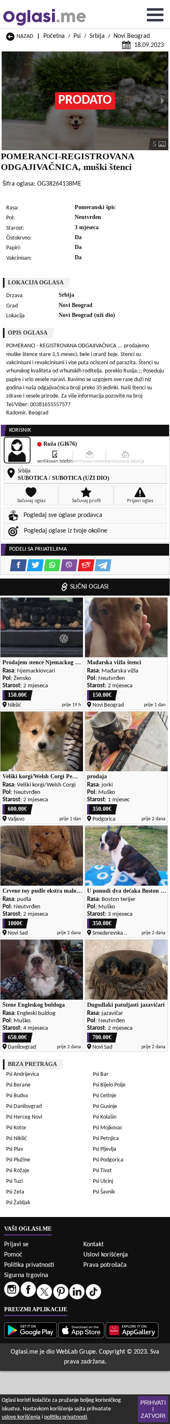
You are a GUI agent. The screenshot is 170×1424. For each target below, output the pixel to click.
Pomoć (13, 1255)
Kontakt (93, 1244)
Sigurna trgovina (26, 1275)
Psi (77, 36)
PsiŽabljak (18, 1203)
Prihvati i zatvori (153, 1409)
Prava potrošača (105, 1265)
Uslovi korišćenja (105, 1255)
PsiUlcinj (103, 1181)
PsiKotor (16, 1128)
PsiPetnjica (106, 1138)
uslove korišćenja (21, 1417)
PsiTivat (102, 1171)
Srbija (97, 36)
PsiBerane (18, 1085)
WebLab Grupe (76, 1352)
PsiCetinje (104, 1096)
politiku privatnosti (65, 1417)
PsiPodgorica (108, 1160)
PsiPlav (14, 1149)
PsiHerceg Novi (24, 1117)
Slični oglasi (89, 587)
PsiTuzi (14, 1181)
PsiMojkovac (108, 1128)
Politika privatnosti (29, 1265)
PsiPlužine (18, 1160)
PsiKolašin (104, 1117)
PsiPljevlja (104, 1149)
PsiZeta (15, 1192)
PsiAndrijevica (22, 1074)
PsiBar (101, 1074)
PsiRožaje (17, 1171)
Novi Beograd (131, 36)
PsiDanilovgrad (24, 1106)
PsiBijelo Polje (109, 1085)
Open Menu (155, 14)
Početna (54, 36)
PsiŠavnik (104, 1192)
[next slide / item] (162, 100)
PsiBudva (17, 1096)
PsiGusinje (105, 1106)
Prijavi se (16, 1244)
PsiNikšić (16, 1138)
